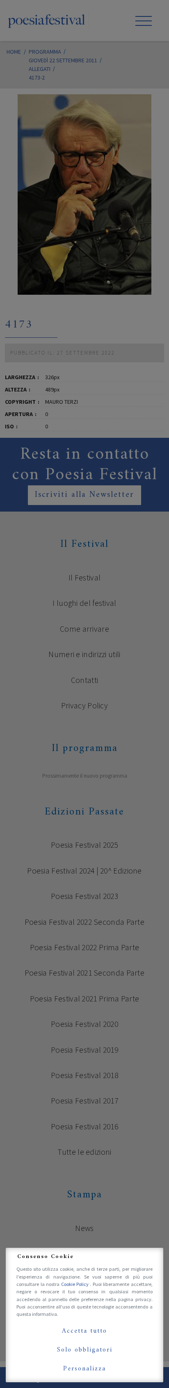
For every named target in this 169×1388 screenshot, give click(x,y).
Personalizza (84, 1368)
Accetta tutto (84, 1331)
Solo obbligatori (84, 1350)
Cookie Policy (75, 1284)
